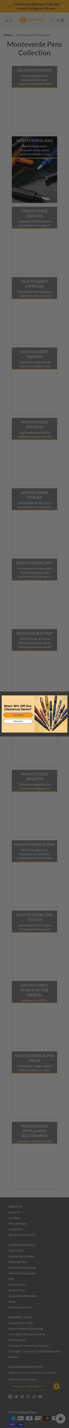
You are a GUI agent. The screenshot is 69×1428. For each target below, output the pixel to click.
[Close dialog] (64, 698)
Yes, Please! (18, 715)
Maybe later (18, 721)
